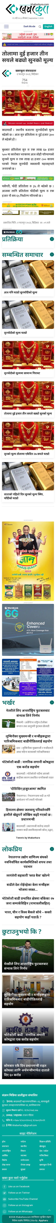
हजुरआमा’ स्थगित (28, 788)
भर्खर (8, 702)
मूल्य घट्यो (15, 333)
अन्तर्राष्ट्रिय (6, 1150)
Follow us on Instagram (20, 1205)
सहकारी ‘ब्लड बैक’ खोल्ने (28, 875)
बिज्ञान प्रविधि (45, 1141)
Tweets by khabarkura (28, 837)
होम (3, 1141)
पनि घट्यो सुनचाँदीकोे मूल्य (20, 292)
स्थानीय (24, 1146)
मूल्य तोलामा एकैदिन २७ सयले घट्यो (26, 454)
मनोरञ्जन (25, 1160)
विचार (23, 1150)
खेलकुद (42, 1146)
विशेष (4, 1160)
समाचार (5, 1146)
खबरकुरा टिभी (45, 1164)
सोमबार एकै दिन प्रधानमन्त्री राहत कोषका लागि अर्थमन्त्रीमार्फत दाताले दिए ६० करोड (26, 1070)
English (48, 26)
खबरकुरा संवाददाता (25, 70)
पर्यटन (23, 1141)
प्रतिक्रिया (12, 239)
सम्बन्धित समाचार (22, 254)
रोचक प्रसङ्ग (25, 1164)
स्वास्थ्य (24, 1155)
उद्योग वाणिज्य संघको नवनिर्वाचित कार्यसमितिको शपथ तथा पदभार (28, 862)
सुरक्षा (23, 1169)
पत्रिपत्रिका (43, 1155)
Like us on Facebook (18, 1186)
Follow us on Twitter (19, 1192)
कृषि (41, 1160)
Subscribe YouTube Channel (23, 1198)
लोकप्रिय (12, 849)
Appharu (43, 1220)
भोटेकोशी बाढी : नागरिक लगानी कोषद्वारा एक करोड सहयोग (24, 1037)
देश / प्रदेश (43, 1150)
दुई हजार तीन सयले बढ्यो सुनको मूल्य (28, 413)
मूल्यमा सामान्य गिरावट (22, 373)
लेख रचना (6, 1164)
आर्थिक (5, 1155)
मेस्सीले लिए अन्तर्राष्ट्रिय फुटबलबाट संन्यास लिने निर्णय (26, 966)
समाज (42, 1169)
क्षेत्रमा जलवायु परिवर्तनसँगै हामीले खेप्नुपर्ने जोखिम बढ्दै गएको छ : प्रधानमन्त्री (28, 814)
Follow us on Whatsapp (20, 1211)
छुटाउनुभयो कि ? (21, 931)
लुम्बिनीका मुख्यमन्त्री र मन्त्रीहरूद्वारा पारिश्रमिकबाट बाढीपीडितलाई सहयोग (27, 999)
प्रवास (4, 1169)
